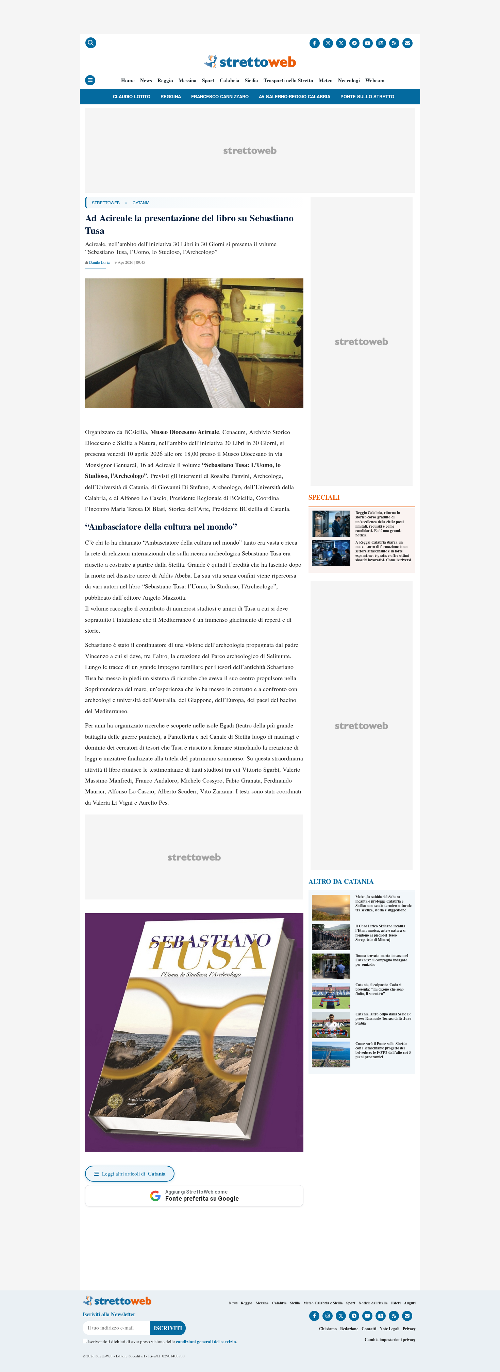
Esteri (396, 1303)
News (146, 80)
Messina (188, 80)
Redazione (349, 1329)
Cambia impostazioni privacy (390, 1339)
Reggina (171, 96)
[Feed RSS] (394, 43)
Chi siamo (328, 1329)
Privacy (409, 1329)
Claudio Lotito (131, 96)
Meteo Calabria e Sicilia (323, 1303)
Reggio (165, 80)
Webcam (375, 80)
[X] (341, 43)
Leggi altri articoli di (134, 1173)
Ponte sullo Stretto (367, 96)
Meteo (326, 80)
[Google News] (381, 43)
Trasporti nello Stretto (288, 80)
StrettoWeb (106, 202)
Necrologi (349, 80)
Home (128, 80)
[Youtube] (368, 43)
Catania (141, 202)
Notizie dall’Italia (373, 1303)
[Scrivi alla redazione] (407, 43)
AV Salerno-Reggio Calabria (294, 96)
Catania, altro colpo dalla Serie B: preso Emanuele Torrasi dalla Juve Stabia (383, 1018)
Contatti (369, 1329)
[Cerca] (90, 42)
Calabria (229, 80)
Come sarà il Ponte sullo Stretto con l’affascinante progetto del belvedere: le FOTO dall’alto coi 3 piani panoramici (383, 1050)
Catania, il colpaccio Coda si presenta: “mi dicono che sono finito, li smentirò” (379, 989)
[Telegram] (354, 43)
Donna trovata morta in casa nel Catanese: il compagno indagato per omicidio (381, 960)
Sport (208, 80)
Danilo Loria (99, 262)
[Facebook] (315, 43)
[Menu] (90, 80)
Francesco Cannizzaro (220, 96)
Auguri (410, 1303)
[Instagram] (328, 43)
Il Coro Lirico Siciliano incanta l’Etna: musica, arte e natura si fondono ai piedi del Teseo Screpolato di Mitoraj (380, 932)
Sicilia (251, 80)
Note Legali (389, 1329)
